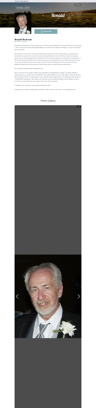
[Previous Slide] (17, 296)
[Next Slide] (78, 296)
